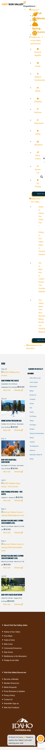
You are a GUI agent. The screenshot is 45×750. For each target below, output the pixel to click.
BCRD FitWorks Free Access (10, 381)
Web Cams (8, 644)
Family (32, 412)
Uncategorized (34, 446)
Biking (31, 391)
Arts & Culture (34, 382)
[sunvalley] (12, 4)
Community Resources (13, 648)
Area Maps (8, 636)
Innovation (33, 425)
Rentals (32, 429)
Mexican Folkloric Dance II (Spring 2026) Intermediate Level (12, 557)
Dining (32, 403)
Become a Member (11, 679)
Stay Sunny (8, 652)
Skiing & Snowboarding (37, 433)
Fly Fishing (33, 416)
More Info (6, 390)
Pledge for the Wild (11, 660)
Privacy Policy (9, 695)
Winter (32, 459)
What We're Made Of (36, 455)
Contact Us (8, 699)
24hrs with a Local (35, 378)
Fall (31, 408)
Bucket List (33, 395)
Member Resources (11, 683)
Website (17, 390)
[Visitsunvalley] (41, 177)
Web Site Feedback (11, 707)
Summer (32, 442)
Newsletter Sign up (11, 703)
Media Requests (10, 687)
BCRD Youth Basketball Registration (8, 461)
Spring (32, 437)
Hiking (32, 420)
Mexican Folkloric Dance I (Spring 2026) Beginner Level (12, 522)
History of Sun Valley (12, 632)
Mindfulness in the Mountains (15, 656)
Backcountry (33, 386)
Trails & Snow (9, 640)
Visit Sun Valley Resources (15, 672)
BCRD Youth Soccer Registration (11, 595)
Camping (32, 399)
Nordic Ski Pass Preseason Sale (11, 421)
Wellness (32, 450)
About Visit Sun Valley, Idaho (16, 625)
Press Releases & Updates (14, 691)
